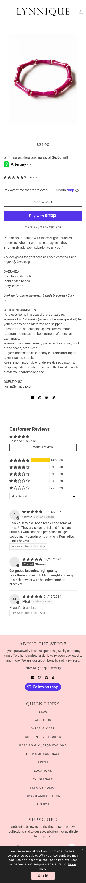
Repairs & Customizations (43, 745)
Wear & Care (43, 728)
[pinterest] (46, 677)
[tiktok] (53, 677)
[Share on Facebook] (32, 397)
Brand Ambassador (43, 796)
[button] (14, 177)
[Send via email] (46, 397)
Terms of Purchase (43, 754)
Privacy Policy (43, 787)
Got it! (43, 875)
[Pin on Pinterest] (39, 397)
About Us (43, 720)
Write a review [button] (43, 447)
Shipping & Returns (43, 737)
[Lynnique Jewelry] (43, 12)
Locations (43, 771)
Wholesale (43, 779)
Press (43, 762)
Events (43, 804)
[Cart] (81, 11)
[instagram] (39, 677)
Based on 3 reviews (23, 441)
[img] (32, 512)
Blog (43, 712)
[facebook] (32, 677)
